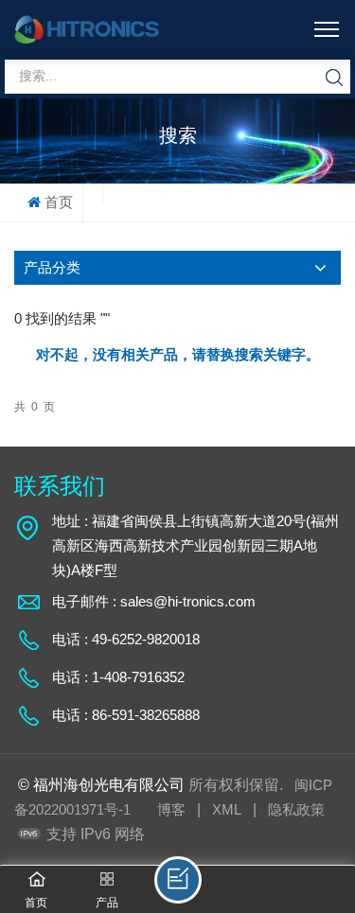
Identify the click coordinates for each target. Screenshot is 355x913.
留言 (178, 880)
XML (226, 809)
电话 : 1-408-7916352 (118, 677)
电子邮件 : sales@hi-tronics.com (154, 601)
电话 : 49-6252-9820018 (126, 639)
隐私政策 (296, 809)
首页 (58, 202)
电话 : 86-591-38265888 (126, 715)
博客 (171, 809)
